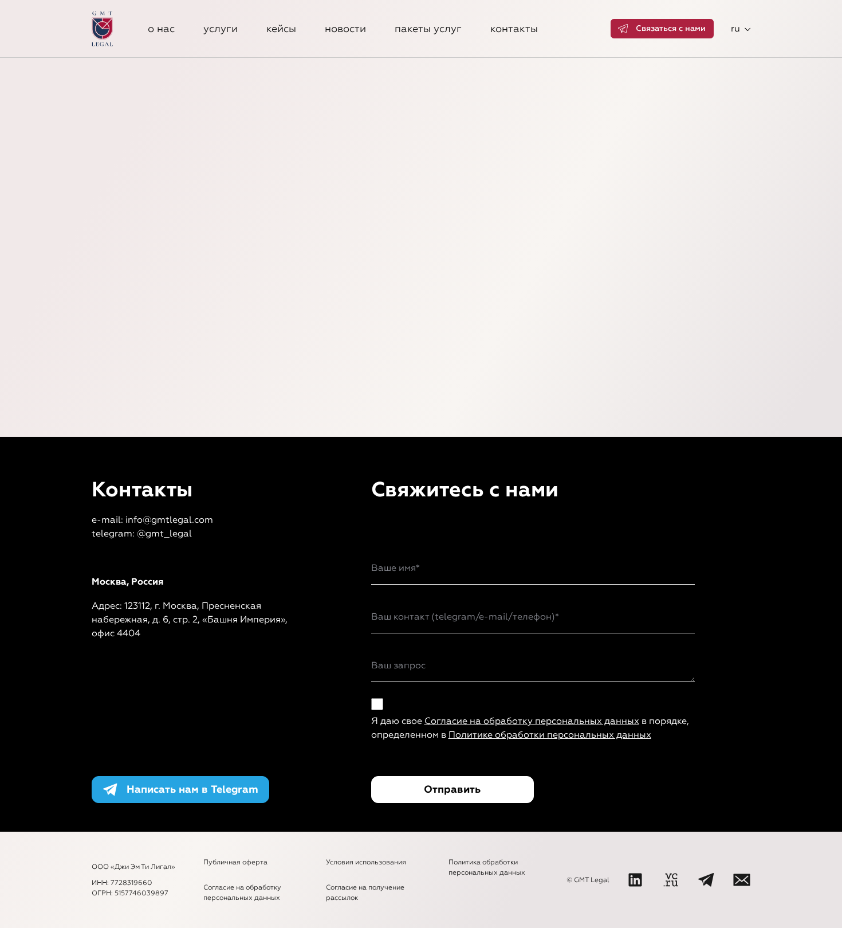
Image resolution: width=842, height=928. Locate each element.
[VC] (670, 879)
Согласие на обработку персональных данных (531, 720)
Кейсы (281, 28)
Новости (345, 28)
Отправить (452, 789)
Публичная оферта (235, 862)
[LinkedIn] (635, 879)
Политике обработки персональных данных (549, 734)
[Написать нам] (741, 879)
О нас (161, 28)
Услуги (220, 28)
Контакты (514, 28)
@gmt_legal (164, 533)
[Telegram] (706, 879)
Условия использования (366, 862)
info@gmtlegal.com (169, 519)
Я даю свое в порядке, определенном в (530, 727)
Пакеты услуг (428, 28)
